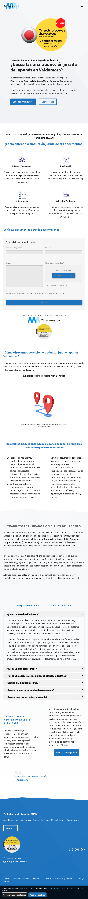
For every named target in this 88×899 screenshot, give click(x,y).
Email (48, 248)
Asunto (9, 263)
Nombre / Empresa (14, 248)
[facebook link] (83, 849)
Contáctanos (48, 101)
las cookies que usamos (57, 888)
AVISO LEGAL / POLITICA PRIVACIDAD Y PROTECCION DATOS (42, 293)
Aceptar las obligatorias (14, 894)
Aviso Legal (80, 878)
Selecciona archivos (63, 275)
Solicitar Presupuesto (23, 101)
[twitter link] (77, 849)
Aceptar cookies (37, 894)
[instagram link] (71, 849)
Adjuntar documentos (54, 263)
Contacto (10, 828)
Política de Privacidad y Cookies (59, 878)
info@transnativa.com (17, 861)
